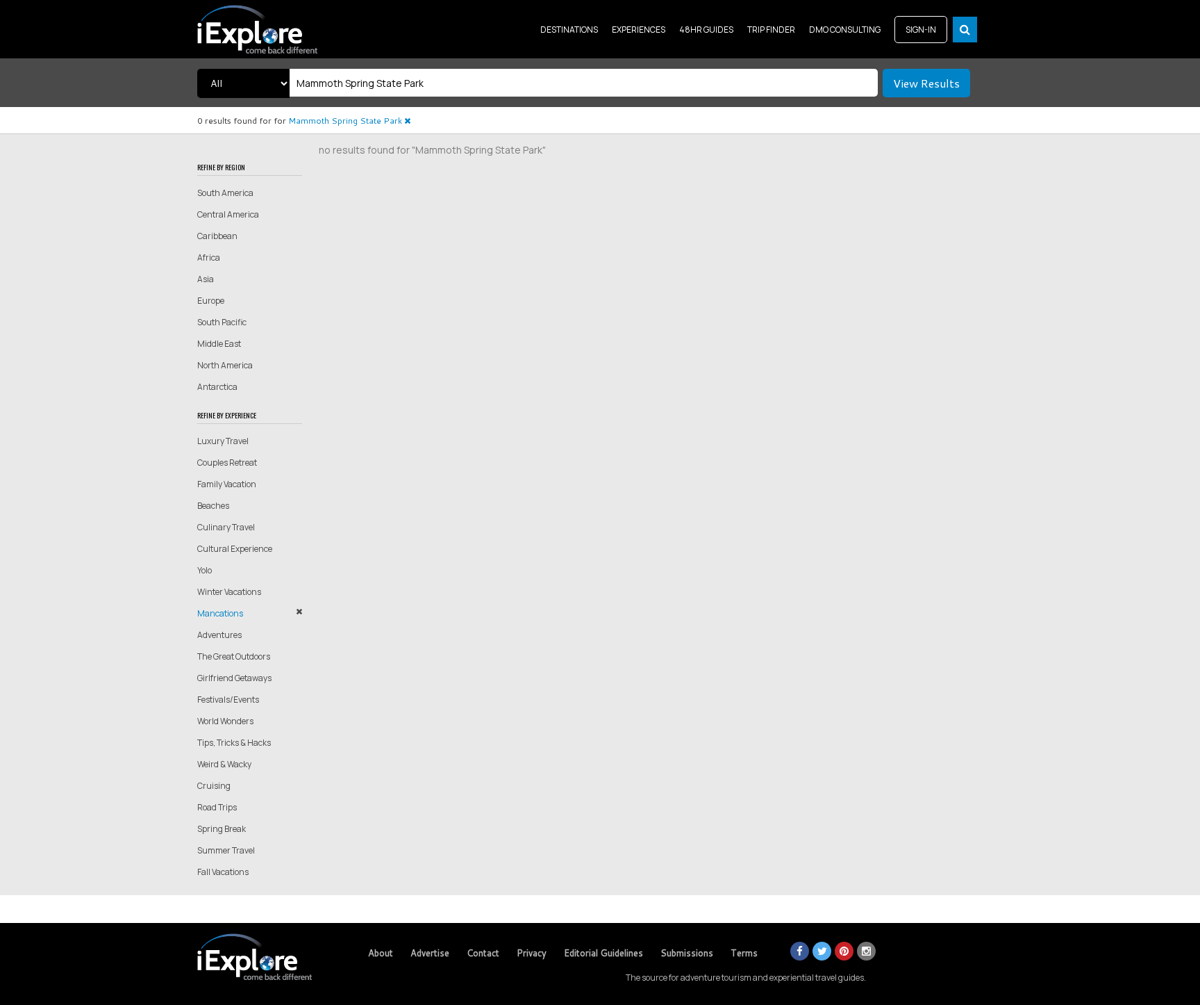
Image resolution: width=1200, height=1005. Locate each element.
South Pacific (222, 322)
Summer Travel (226, 850)
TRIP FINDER (771, 29)
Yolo (204, 570)
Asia (205, 279)
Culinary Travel (226, 527)
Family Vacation (226, 484)
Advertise (429, 953)
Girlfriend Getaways (234, 678)
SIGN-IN (921, 29)
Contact (483, 953)
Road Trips (217, 807)
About (380, 953)
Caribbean (217, 236)
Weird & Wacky (224, 764)
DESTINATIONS (569, 29)
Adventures (219, 635)
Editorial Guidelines (603, 953)
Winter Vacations (229, 592)
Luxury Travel (223, 441)
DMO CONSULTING (845, 29)
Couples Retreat (227, 462)
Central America (228, 214)
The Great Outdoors (233, 656)
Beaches (213, 506)
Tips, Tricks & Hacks (234, 743)
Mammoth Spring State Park (346, 120)
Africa (208, 257)
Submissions (686, 953)
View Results (926, 83)
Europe (210, 301)
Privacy (532, 953)
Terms (744, 953)
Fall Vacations (223, 872)
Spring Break (221, 829)
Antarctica (217, 387)
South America (225, 193)
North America (225, 365)
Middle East (219, 344)
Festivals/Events (228, 699)
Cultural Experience (234, 549)
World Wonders (225, 721)
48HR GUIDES (706, 29)
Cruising (214, 786)
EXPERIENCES (638, 29)
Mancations (220, 613)
